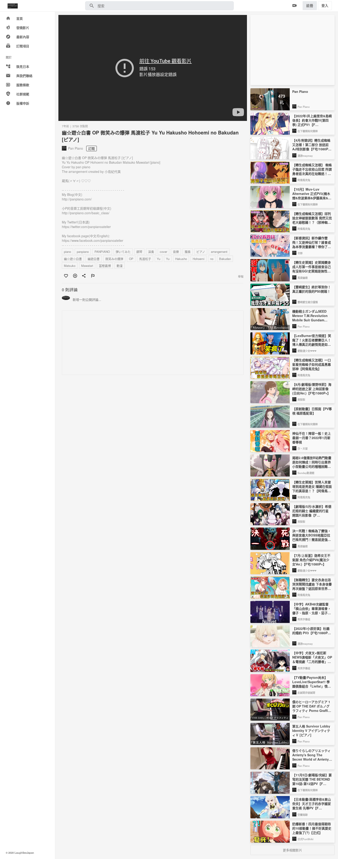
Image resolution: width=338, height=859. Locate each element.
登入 (324, 5)
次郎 (300, 253)
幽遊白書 (94, 259)
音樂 (176, 251)
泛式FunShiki (305, 839)
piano (67, 251)
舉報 (240, 276)
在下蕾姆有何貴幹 (308, 131)
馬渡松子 (145, 259)
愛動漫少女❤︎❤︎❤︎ (307, 351)
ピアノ (200, 251)
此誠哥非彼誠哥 (306, 692)
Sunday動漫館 (306, 473)
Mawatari (87, 265)
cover (163, 251)
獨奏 (188, 251)
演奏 (151, 251)
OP (131, 259)
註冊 (309, 5)
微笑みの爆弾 (114, 259)
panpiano (83, 251)
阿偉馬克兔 (304, 180)
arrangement (219, 251)
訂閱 (91, 148)
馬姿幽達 (303, 278)
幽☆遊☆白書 (73, 259)
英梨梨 (301, 399)
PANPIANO (102, 251)
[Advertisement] (153, 343)
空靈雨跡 (303, 814)
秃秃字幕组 (304, 619)
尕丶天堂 (303, 448)
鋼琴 (139, 251)
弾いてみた (123, 251)
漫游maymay (305, 155)
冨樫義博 (105, 265)
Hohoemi (198, 259)
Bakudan (225, 259)
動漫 (120, 265)
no (211, 259)
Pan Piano (304, 106)
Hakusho (181, 259)
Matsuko (69, 265)
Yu (158, 259)
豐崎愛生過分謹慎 (308, 302)
